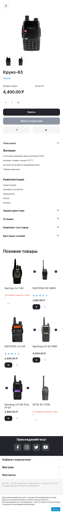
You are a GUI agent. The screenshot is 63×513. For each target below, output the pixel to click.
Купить (32, 112)
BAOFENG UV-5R (15, 346)
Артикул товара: (10, 86)
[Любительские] (6, 6)
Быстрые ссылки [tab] (14, 235)
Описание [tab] (9, 143)
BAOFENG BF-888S (44, 288)
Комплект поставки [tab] (15, 227)
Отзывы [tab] (8, 219)
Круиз (6, 78)
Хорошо (55, 509)
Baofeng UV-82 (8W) (45, 346)
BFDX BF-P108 (41, 404)
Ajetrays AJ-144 (14, 288)
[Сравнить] (46, 129)
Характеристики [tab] (13, 210)
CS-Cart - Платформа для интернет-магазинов (30, 484)
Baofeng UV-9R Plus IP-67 (17, 406)
